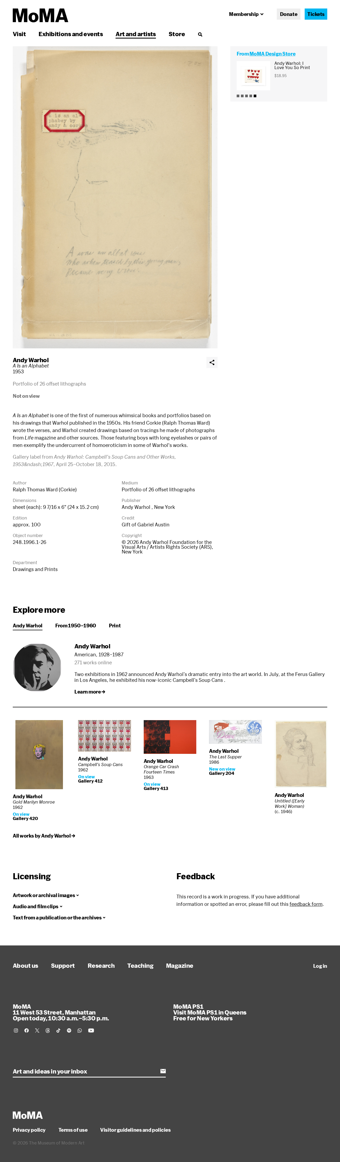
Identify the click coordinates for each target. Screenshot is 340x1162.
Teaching (140, 965)
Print (115, 625)
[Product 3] (246, 96)
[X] (37, 1030)
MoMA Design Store (272, 54)
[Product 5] (255, 96)
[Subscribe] (163, 1071)
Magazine (179, 965)
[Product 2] (242, 96)
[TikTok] (58, 1030)
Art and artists (136, 34)
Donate (288, 14)
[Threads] (48, 1030)
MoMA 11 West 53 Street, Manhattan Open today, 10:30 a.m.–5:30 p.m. (61, 1012)
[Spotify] (69, 1030)
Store (177, 33)
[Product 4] (250, 96)
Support (63, 965)
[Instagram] (16, 1030)
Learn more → (89, 691)
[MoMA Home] (40, 15)
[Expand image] (115, 197)
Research (101, 965)
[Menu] (200, 34)
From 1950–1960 (75, 625)
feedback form (306, 904)
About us (25, 965)
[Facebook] (26, 1030)
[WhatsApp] (79, 1030)
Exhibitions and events (71, 34)
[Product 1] (238, 96)
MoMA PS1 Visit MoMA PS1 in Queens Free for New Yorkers (209, 1012)
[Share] (212, 362)
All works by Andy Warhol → (44, 835)
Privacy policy (29, 1129)
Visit (19, 34)
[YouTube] (91, 1030)
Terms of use (73, 1129)
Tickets (316, 14)
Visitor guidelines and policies (135, 1129)
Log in (320, 966)
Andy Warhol (31, 359)
